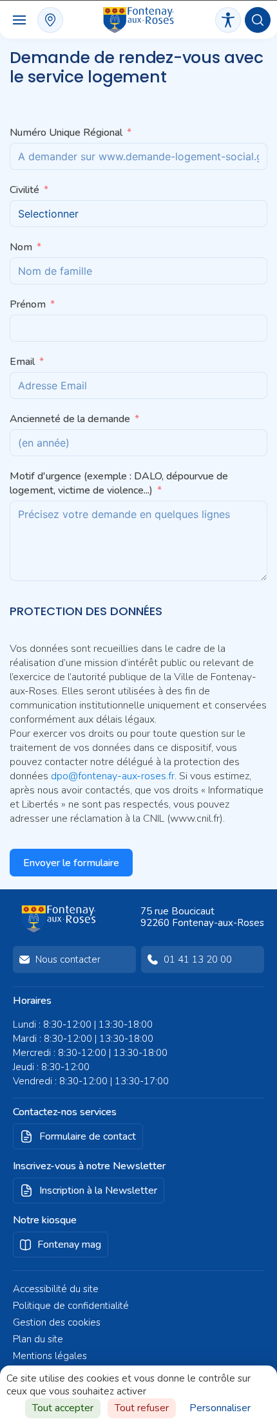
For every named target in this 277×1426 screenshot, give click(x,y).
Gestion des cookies (56, 1322)
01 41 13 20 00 (198, 959)
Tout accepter (62, 1408)
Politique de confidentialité (71, 1305)
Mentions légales (50, 1355)
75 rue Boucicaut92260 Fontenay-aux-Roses (202, 917)
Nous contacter (67, 959)
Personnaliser (220, 1408)
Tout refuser (142, 1408)
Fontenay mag (69, 1244)
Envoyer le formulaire (71, 863)
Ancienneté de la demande (70, 419)
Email (22, 362)
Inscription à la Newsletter (98, 1190)
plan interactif (50, 20)
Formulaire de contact (87, 1136)
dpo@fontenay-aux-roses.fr (113, 776)
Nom (21, 247)
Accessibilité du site (56, 1288)
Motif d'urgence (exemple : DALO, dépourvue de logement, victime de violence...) (119, 483)
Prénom (28, 304)
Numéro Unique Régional (67, 132)
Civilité (24, 190)
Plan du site (38, 1339)
